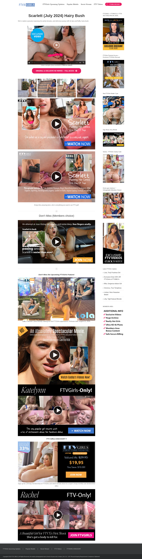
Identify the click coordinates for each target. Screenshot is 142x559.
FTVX (12, 556)
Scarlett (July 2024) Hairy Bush (56, 16)
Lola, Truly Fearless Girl (112, 272)
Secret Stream (44, 549)
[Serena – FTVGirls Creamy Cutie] (113, 168)
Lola (24, 321)
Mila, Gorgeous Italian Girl (113, 283)
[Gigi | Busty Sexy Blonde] (113, 139)
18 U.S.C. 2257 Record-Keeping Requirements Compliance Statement (81, 556)
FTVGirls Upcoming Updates (11, 549)
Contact (60, 556)
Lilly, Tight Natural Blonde (113, 299)
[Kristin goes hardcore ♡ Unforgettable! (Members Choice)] (113, 205)
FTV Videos (58, 549)
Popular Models (30, 549)
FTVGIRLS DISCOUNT (74, 549)
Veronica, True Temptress (112, 288)
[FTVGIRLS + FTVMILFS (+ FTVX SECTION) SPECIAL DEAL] (113, 34)
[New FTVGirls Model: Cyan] (113, 110)
